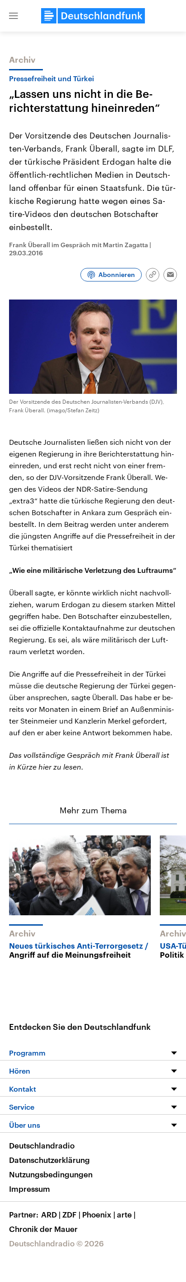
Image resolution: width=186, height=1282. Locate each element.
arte (126, 1214)
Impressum (29, 1188)
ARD (50, 1214)
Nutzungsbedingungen (51, 1174)
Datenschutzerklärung (49, 1159)
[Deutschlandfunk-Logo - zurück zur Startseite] (93, 15)
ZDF (71, 1214)
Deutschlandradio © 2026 (56, 1243)
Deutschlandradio (41, 1145)
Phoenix (98, 1214)
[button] (13, 15)
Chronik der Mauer (43, 1228)
